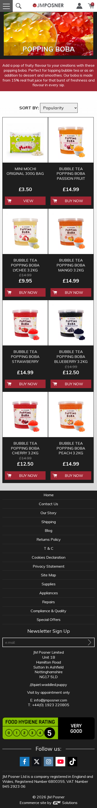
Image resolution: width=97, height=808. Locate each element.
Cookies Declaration (48, 557)
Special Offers (49, 619)
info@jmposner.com (50, 700)
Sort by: (29, 108)
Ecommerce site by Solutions (48, 802)
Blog (48, 530)
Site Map (48, 575)
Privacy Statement (49, 566)
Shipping (48, 521)
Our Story (48, 512)
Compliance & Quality (48, 610)
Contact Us (48, 503)
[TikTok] (72, 761)
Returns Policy (48, 539)
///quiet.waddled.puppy (48, 684)
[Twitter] (36, 761)
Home (49, 494)
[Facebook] (24, 761)
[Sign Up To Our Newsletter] (89, 642)
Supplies (49, 584)
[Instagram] (48, 761)
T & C (48, 548)
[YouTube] (60, 761)
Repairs (48, 601)
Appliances (48, 593)
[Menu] (6, 6)
